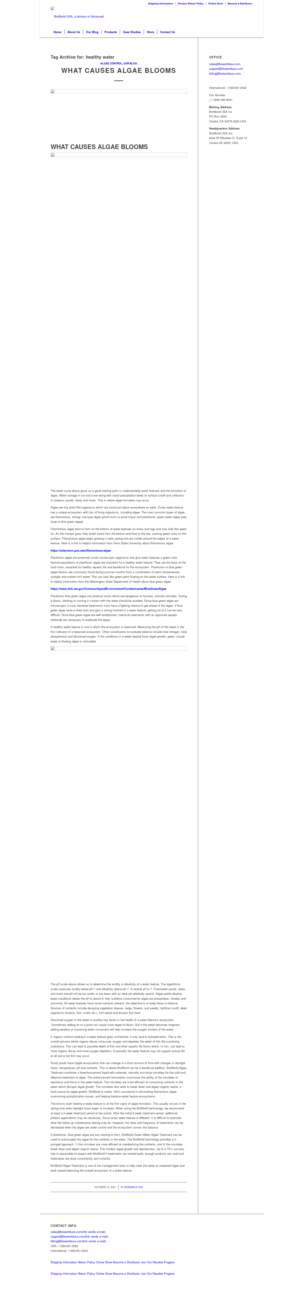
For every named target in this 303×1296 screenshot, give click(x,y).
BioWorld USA (133, 1187)
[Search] (249, 32)
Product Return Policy (191, 3)
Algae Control (111, 63)
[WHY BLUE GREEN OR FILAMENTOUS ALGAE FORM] (119, 115)
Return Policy (86, 1262)
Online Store (215, 3)
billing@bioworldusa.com (225, 73)
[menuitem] (161, 3)
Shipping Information (160, 3)
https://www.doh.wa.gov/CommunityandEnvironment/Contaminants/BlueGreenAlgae (108, 588)
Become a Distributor (240, 3)
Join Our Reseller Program (158, 1262)
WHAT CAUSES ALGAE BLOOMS (118, 70)
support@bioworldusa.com (226, 68)
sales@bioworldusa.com (224, 64)
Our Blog (130, 63)
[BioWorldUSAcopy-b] (80, 16)
